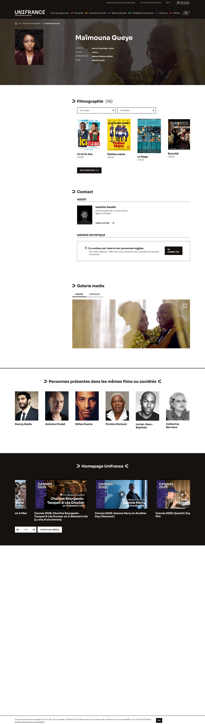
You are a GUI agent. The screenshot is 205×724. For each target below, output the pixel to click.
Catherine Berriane (172, 425)
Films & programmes (60, 13)
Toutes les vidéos (49, 529)
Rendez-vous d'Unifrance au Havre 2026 (120, 3)
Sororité (173, 153)
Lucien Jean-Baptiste (144, 426)
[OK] (159, 720)
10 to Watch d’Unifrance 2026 (150, 3)
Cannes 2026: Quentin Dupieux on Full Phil (161, 515)
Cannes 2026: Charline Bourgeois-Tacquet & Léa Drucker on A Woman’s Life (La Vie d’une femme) (42, 516)
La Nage (143, 156)
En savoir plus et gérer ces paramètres (30, 722)
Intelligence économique (143, 13)
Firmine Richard (116, 424)
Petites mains (116, 154)
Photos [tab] (79, 294)
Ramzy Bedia (23, 424)
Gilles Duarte (83, 424)
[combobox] (96, 110)
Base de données (119, 13)
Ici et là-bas (84, 154)
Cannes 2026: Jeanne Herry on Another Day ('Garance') (101, 515)
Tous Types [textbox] (84, 110)
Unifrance (163, 13)
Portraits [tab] (94, 294)
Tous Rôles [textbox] (125, 110)
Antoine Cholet (55, 424)
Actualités (79, 13)
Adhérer (176, 13)
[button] (185, 305)
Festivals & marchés (97, 13)
